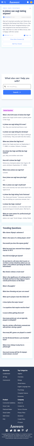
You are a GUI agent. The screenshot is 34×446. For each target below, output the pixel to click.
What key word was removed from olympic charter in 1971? (16, 249)
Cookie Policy (21, 419)
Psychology (21, 390)
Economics (21, 396)
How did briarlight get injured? (13, 256)
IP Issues (20, 422)
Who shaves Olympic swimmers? (13, 232)
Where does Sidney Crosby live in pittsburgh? (13, 346)
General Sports (16, 8)
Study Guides (6, 412)
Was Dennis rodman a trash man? (13, 272)
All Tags (5, 377)
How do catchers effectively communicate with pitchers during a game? (16, 326)
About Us (20, 403)
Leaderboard (6, 373)
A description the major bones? (13, 302)
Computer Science (23, 393)
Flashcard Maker (7, 409)
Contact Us (21, 406)
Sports (9, 8)
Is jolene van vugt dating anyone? (14, 12)
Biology (20, 380)
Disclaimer (20, 416)
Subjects (5, 8)
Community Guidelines (9, 403)
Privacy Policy (21, 412)
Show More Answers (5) (17, 39)
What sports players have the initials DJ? (16, 297)
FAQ (4, 419)
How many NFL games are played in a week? (17, 332)
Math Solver (6, 416)
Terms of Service (22, 409)
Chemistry (20, 377)
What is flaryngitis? (9, 286)
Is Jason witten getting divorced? (13, 313)
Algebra (20, 373)
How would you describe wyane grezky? (15, 243)
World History (21, 383)
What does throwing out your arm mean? (16, 291)
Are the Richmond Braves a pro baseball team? (16, 339)
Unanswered (6, 380)
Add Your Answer (17, 44)
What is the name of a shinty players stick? (17, 238)
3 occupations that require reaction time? (16, 307)
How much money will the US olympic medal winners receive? (15, 353)
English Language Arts (24, 386)
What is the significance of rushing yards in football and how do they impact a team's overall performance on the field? (17, 279)
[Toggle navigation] (2, 2)
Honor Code (6, 406)
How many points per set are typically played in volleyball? (15, 319)
